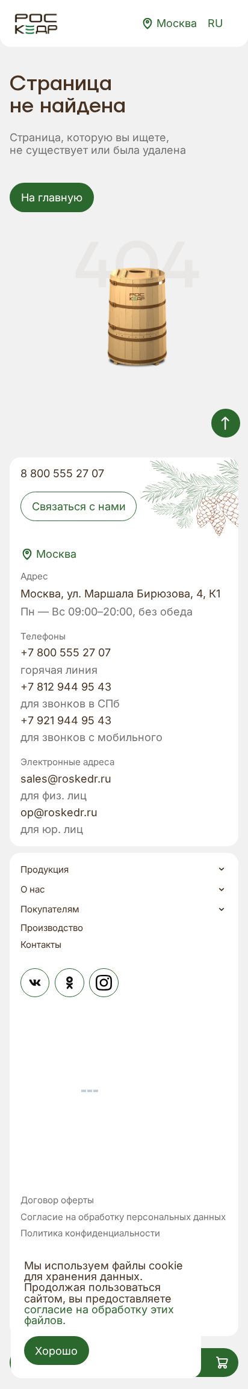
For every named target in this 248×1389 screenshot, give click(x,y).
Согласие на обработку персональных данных (123, 1217)
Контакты (40, 944)
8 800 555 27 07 (62, 473)
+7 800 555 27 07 (65, 652)
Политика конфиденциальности (90, 1233)
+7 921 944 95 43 (65, 720)
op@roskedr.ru (59, 812)
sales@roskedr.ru (65, 779)
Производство (51, 927)
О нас (32, 889)
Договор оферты (57, 1200)
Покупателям (49, 909)
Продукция (44, 869)
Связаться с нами (79, 506)
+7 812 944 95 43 (65, 687)
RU (215, 23)
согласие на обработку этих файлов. (99, 1314)
